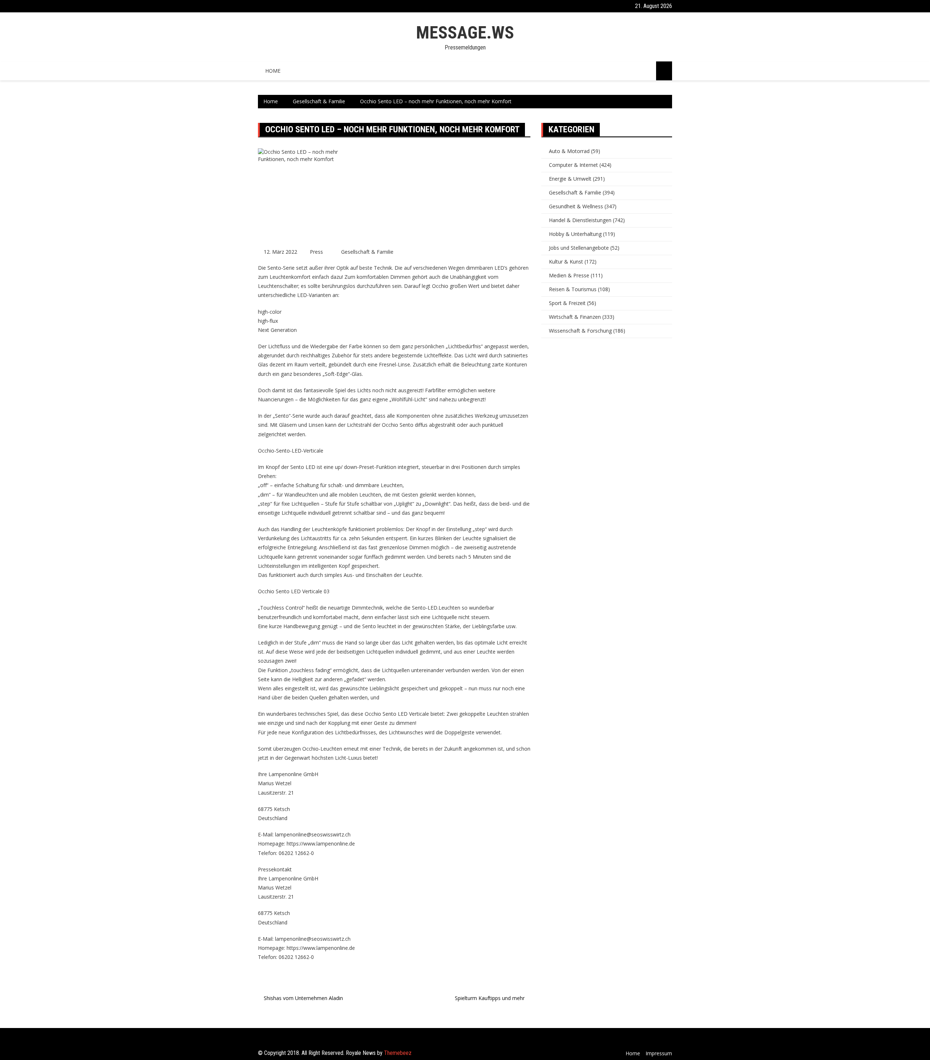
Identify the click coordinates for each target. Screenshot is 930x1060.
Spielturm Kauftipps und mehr (490, 998)
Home (272, 70)
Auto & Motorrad (569, 151)
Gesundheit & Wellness (576, 206)
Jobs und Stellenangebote (579, 247)
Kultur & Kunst (566, 261)
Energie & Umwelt (570, 178)
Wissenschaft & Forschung (580, 330)
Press (316, 251)
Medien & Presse (569, 275)
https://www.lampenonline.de (321, 843)
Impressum (659, 1053)
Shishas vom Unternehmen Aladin (303, 998)
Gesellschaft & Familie (367, 251)
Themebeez (398, 1052)
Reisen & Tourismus (573, 289)
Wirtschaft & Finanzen (575, 316)
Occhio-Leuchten (322, 748)
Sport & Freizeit (567, 303)
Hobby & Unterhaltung (575, 233)
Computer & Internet (573, 164)
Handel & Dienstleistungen (580, 220)
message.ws (465, 32)
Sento (369, 626)
